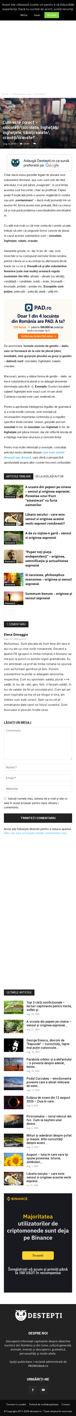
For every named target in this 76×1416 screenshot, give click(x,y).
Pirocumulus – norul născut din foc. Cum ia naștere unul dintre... (49, 1120)
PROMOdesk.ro (38, 1366)
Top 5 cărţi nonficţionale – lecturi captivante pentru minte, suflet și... (49, 1006)
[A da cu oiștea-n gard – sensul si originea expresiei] (13, 537)
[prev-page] (6, 612)
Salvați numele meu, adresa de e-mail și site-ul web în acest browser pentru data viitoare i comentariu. (35, 803)
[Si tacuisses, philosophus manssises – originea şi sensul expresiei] (13, 579)
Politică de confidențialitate (43, 1404)
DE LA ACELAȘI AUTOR (50, 476)
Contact (66, 1404)
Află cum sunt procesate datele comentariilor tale (35, 833)
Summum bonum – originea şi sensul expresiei (48, 595)
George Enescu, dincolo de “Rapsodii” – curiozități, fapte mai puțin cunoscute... (48, 1044)
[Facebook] (33, 1390)
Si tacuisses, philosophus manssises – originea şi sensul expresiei (48, 579)
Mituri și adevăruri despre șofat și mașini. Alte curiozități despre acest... (49, 1139)
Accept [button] (51, 15)
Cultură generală (21, 94)
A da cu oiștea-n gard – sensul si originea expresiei (48, 535)
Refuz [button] (23, 15)
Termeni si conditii (16, 1404)
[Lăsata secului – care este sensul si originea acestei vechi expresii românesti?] (13, 519)
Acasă (5, 94)
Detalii (37, 15)
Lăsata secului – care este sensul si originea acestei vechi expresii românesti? (45, 519)
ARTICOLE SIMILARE (18, 476)
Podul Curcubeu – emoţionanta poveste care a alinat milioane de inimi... (49, 1082)
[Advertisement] (38, 50)
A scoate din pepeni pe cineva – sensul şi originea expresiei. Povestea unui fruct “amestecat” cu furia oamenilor (48, 496)
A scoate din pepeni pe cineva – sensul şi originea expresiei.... (49, 1023)
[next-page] (12, 612)
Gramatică (40, 94)
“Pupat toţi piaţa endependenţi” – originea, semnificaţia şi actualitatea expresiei (46, 558)
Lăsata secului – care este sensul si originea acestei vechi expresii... (49, 1177)
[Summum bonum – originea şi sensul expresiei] (13, 598)
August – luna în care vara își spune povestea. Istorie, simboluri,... (47, 1158)
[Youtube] (43, 1390)
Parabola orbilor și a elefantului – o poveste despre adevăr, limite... (49, 1063)
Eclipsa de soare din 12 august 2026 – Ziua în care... (48, 1099)
